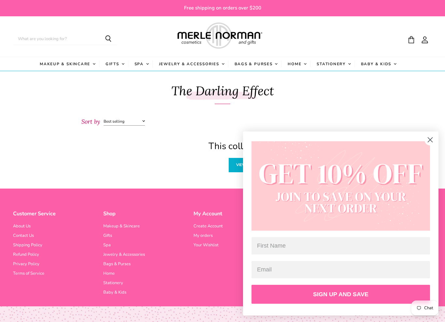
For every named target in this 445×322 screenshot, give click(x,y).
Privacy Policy (26, 264)
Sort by (90, 121)
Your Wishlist (206, 245)
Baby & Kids (377, 64)
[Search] (108, 39)
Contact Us (23, 235)
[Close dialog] (430, 140)
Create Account (208, 226)
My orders (203, 235)
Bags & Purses (254, 64)
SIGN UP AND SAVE (340, 294)
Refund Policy (26, 254)
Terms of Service (28, 273)
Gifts (113, 64)
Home (295, 64)
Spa (140, 64)
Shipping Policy (27, 245)
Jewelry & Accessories (190, 64)
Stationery (332, 64)
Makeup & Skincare (66, 64)
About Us (22, 226)
